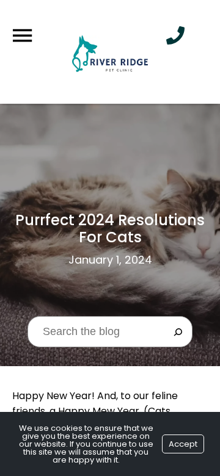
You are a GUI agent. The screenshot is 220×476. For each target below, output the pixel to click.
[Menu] (22, 35)
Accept (183, 444)
